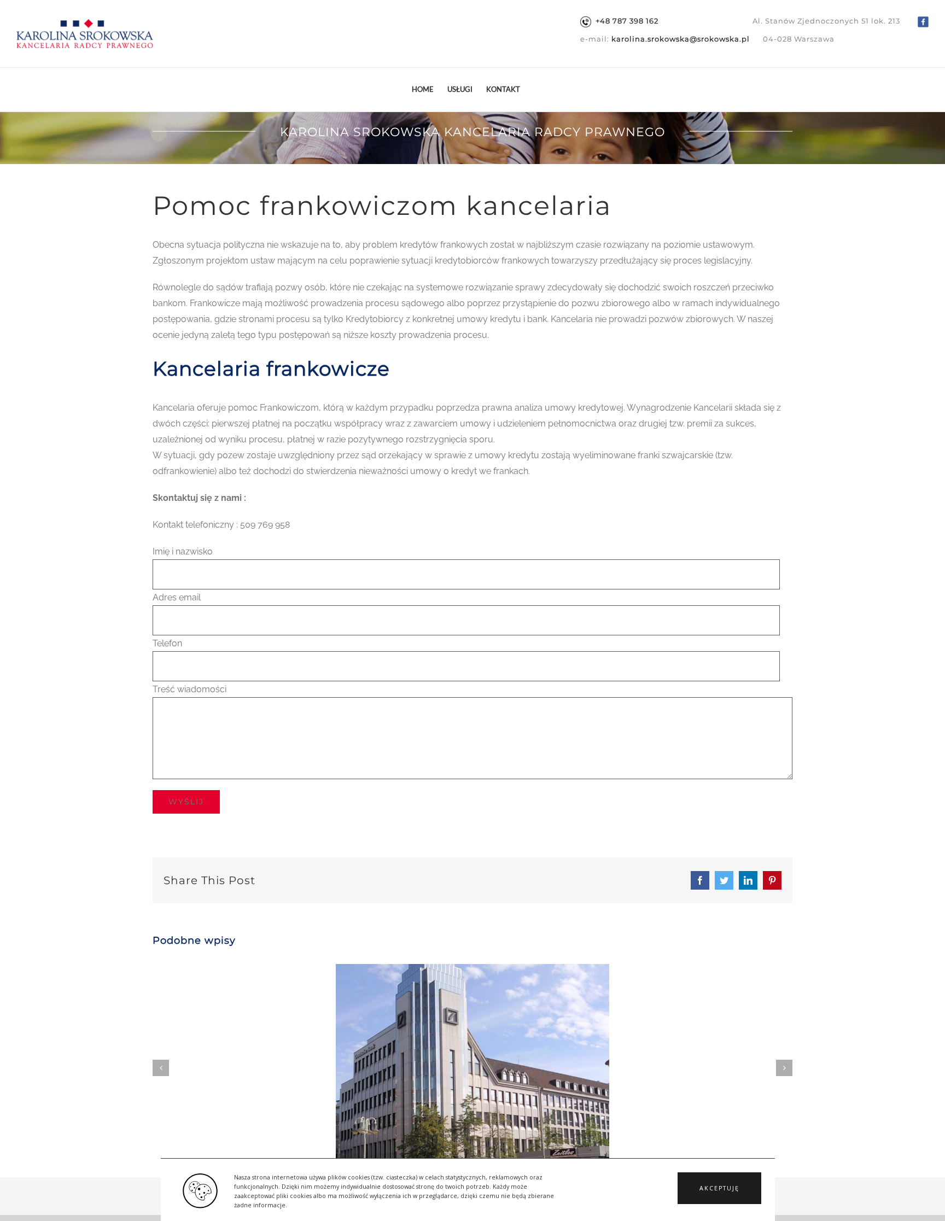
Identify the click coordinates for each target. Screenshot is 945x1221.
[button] (719, 1188)
